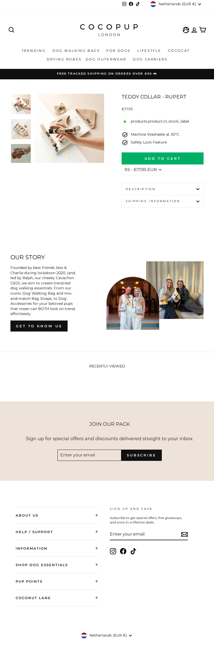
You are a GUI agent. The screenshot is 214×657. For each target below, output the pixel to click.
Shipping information (153, 201)
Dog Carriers (150, 59)
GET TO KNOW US (39, 326)
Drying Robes (64, 59)
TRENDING (34, 50)
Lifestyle (150, 50)
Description (141, 189)
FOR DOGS (119, 50)
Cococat (179, 50)
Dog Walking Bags (76, 50)
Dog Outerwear (107, 59)
